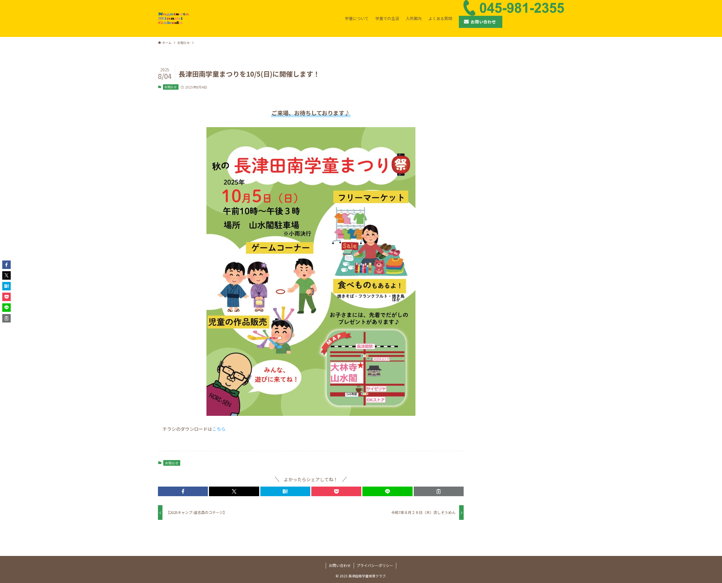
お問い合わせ (340, 565)
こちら (219, 428)
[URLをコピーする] (439, 491)
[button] (183, 491)
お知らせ (170, 87)
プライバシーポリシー (374, 565)
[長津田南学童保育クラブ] (173, 18)
